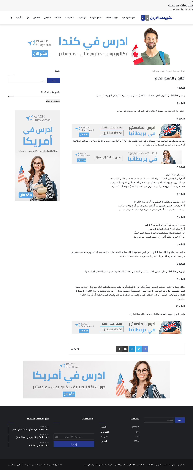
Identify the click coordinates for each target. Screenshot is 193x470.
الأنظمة (58, 17)
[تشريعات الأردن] (157, 17)
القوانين (47, 17)
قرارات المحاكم (112, 17)
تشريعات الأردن (14, 464)
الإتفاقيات (82, 17)
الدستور (36, 17)
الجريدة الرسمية (128, 17)
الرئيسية (19, 17)
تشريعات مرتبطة (53, 101)
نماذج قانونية (95, 17)
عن (28, 17)
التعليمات (69, 17)
